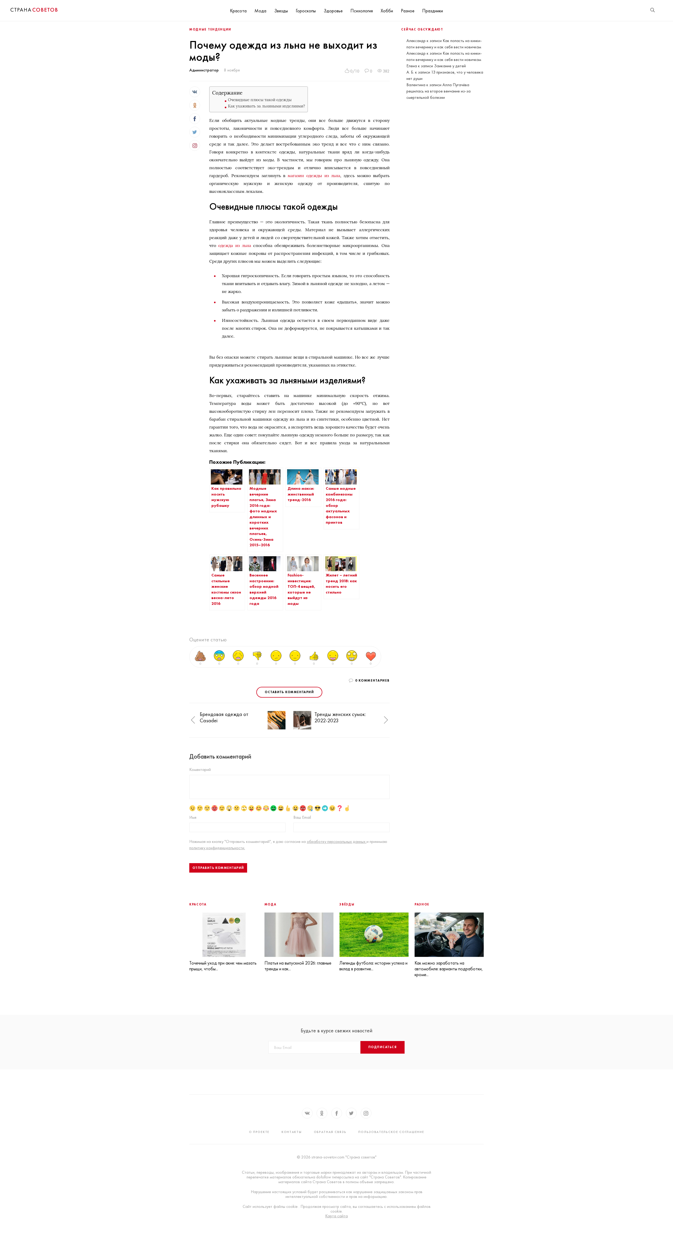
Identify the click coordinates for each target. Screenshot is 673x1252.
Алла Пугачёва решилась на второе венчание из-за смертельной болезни (438, 91)
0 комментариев (372, 680)
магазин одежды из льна (314, 175)
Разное (407, 11)
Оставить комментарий (289, 692)
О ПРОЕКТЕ (259, 1132)
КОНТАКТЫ (292, 1132)
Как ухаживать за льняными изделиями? (266, 106)
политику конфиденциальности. (217, 848)
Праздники (432, 11)
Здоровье (333, 11)
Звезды (281, 11)
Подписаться (382, 1047)
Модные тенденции (210, 29)
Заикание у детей (450, 66)
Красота (238, 11)
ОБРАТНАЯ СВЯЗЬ (330, 1132)
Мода (260, 11)
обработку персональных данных (336, 841)
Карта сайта (336, 1216)
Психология (361, 11)
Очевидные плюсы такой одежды (260, 99)
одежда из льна (234, 245)
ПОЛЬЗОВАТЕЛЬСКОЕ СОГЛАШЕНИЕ (391, 1132)
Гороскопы (306, 11)
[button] (193, 720)
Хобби (387, 11)
